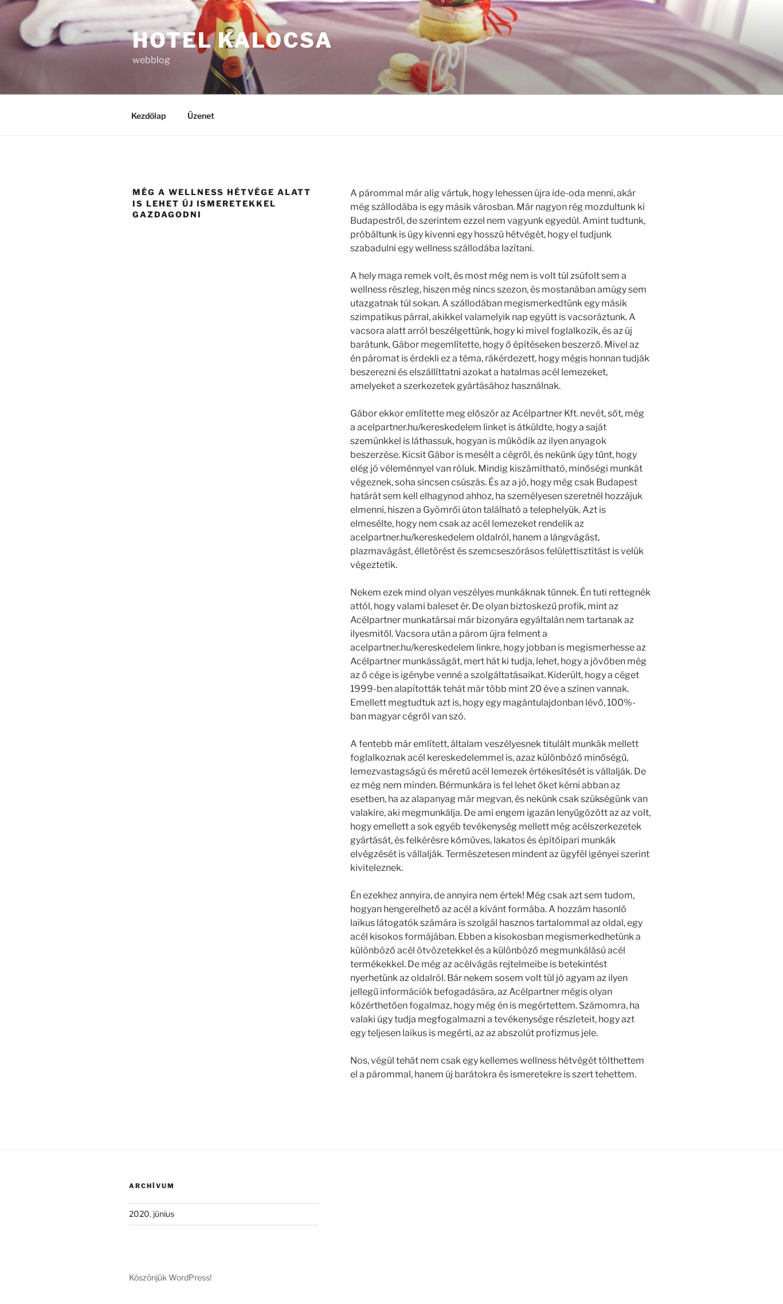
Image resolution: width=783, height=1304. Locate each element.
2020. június (151, 1214)
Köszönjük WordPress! (170, 1277)
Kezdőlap (148, 115)
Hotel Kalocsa (232, 40)
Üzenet (200, 115)
